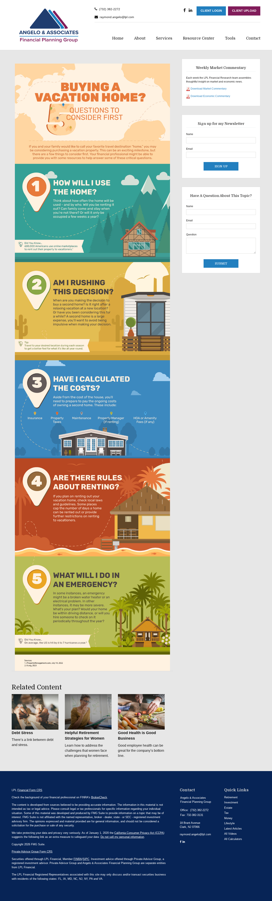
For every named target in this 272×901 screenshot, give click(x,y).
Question (191, 234)
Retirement (231, 797)
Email (189, 148)
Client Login (211, 10)
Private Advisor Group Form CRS (32, 851)
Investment (231, 802)
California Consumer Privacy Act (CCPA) (139, 832)
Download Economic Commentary (210, 96)
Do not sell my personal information (122, 836)
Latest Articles (233, 828)
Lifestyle (229, 823)
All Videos (230, 833)
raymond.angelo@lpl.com (117, 17)
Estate (228, 807)
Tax (226, 812)
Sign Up (221, 166)
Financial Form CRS (29, 790)
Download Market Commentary (208, 88)
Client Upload (244, 10)
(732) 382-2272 (109, 9)
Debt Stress (22, 733)
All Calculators (233, 839)
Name (189, 134)
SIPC (86, 859)
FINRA (78, 859)
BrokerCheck (99, 797)
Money (228, 818)
